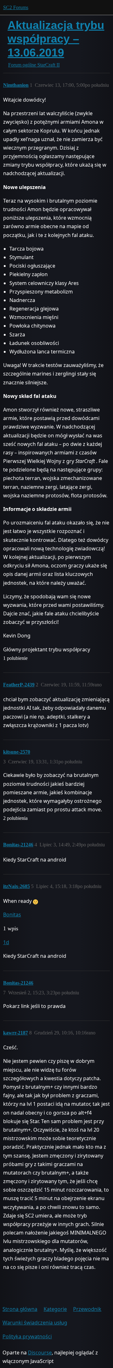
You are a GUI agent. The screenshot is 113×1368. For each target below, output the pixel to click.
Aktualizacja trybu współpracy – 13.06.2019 (56, 39)
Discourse (40, 1352)
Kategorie (55, 1309)
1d (6, 942)
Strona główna (20, 1309)
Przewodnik (87, 1309)
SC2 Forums (15, 7)
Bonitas (12, 914)
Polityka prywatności (27, 1336)
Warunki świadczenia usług (35, 1322)
